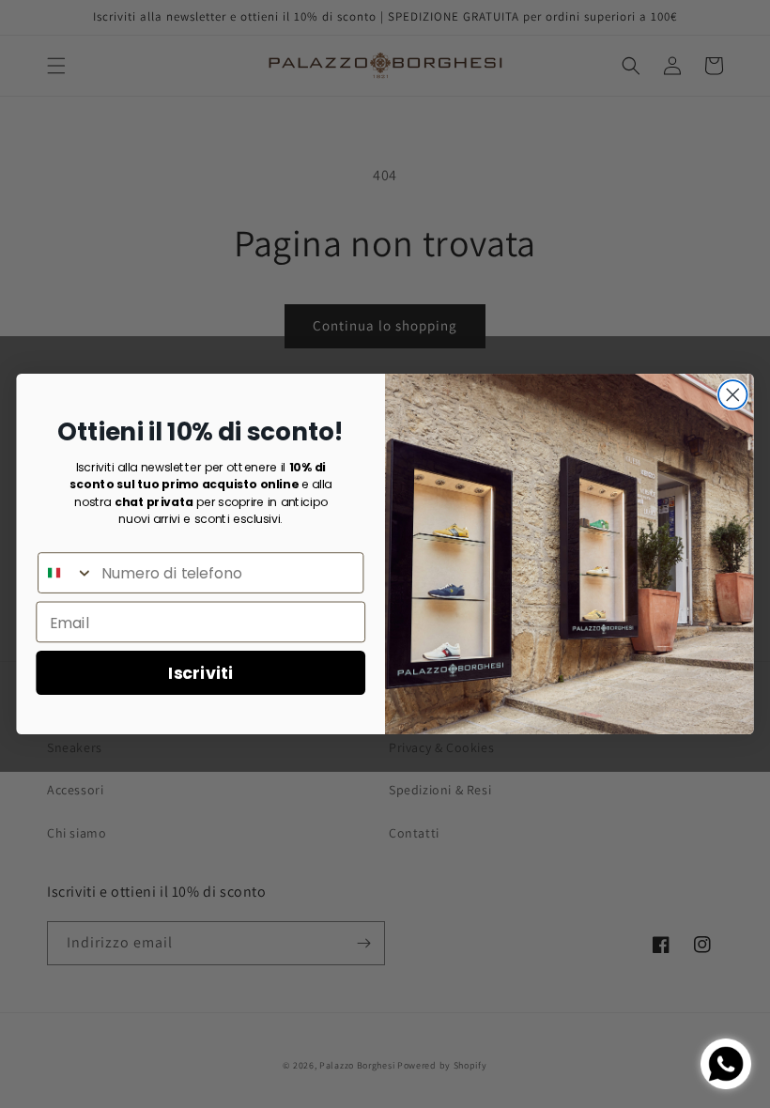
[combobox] (65, 572)
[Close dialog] (732, 394)
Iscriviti (200, 672)
